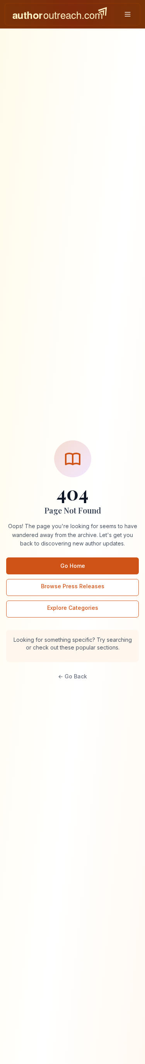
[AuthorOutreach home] (59, 14)
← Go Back (72, 676)
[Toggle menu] (127, 14)
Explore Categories (72, 607)
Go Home (72, 565)
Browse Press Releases (72, 586)
